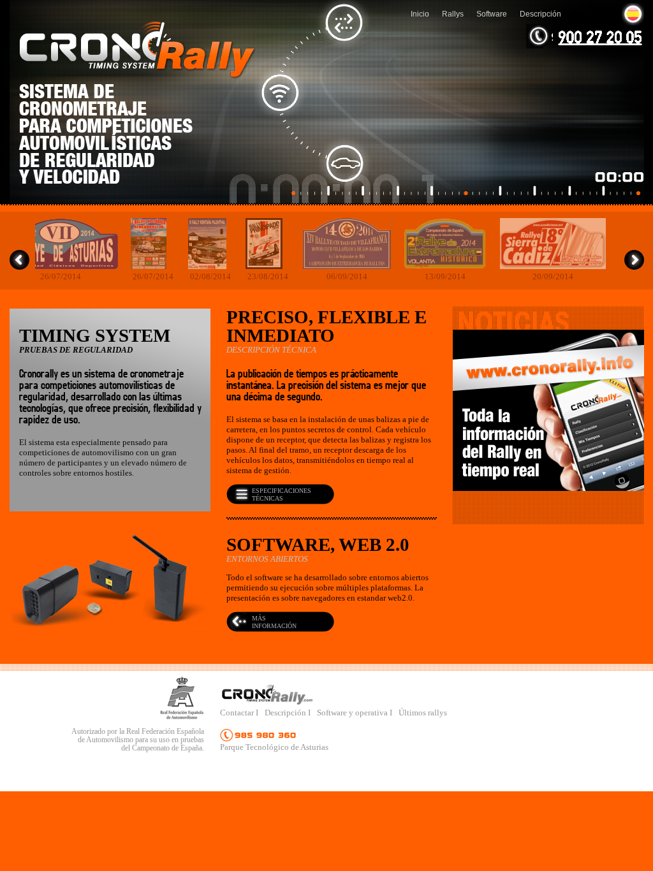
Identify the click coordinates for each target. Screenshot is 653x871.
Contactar (238, 712)
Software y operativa (353, 712)
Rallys (453, 14)
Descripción (540, 14)
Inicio (420, 14)
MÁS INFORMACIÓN (274, 622)
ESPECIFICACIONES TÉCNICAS (281, 494)
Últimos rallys (423, 712)
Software (491, 14)
